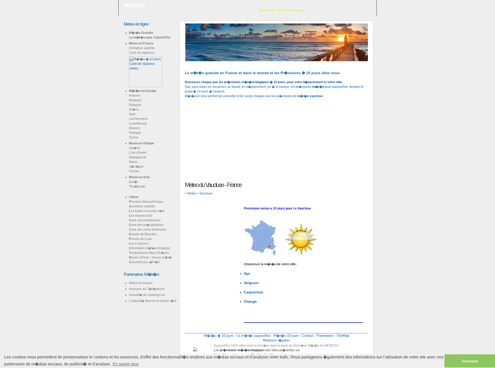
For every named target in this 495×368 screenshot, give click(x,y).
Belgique (135, 100)
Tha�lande (137, 186)
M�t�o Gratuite (141, 33)
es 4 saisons (138, 243)
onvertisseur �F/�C (144, 262)
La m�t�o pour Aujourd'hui (149, 37)
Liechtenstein (138, 119)
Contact (308, 336)
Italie (132, 114)
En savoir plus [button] (126, 364)
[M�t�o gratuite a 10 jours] (185, 63)
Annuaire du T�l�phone (147, 289)
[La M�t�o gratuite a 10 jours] (193, 63)
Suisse (133, 137)
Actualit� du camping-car (147, 295)
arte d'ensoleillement (144, 220)
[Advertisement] (276, 139)
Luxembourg (138, 123)
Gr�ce (134, 109)
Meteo (192, 193)
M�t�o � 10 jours (219, 336)
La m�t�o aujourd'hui (253, 336)
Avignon (251, 283)
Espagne (135, 105)
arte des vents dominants (147, 229)
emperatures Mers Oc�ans (149, 253)
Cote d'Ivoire (137, 152)
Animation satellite (142, 48)
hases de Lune (140, 239)
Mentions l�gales (276, 340)
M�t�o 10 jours (286, 336)
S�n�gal (136, 166)
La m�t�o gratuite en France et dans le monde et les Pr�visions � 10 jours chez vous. (263, 73)
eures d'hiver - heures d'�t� (150, 257)
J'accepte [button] (469, 361)
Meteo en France (141, 43)
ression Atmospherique (146, 201)
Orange (250, 301)
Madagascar (137, 157)
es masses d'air (140, 215)
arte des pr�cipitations (146, 225)
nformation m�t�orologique (149, 248)
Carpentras (253, 292)
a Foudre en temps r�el (146, 211)
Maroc (133, 162)
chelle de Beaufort (142, 234)
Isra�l (133, 182)
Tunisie (134, 171)
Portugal (135, 133)
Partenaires (325, 336)
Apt (247, 273)
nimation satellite (142, 206)
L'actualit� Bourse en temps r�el (152, 301)
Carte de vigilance (141, 52)
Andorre (134, 95)
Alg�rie (134, 148)
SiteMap (343, 336)
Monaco (134, 128)
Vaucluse (206, 193)
